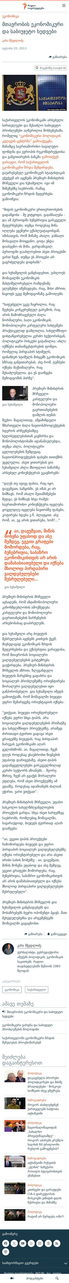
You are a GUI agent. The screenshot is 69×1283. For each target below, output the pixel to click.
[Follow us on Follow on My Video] (31, 1243)
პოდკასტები (34, 1278)
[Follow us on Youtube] (22, 1243)
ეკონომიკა (10, 16)
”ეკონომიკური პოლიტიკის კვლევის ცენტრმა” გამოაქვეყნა (31, 138)
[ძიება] (57, 1278)
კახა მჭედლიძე (12, 40)
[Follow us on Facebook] (5, 1243)
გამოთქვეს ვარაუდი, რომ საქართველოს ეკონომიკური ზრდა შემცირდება (30, 162)
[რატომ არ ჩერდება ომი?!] (14, 1215)
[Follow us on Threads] (48, 1243)
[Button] (58, 57)
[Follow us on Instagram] (39, 1243)
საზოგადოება (37, 1100)
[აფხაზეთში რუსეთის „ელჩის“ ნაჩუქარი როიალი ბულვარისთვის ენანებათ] (14, 1161)
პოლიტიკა (35, 1073)
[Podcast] (5, 1251)
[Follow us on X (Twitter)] (14, 1243)
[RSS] (56, 1243)
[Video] (11, 1278)
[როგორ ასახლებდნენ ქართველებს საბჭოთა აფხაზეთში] (14, 1103)
